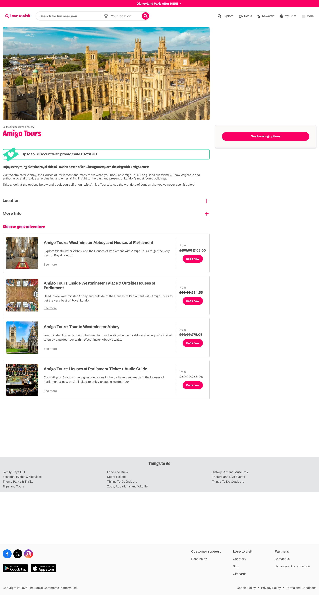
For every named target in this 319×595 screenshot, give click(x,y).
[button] (18, 126)
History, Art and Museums (230, 472)
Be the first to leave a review (18, 126)
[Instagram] (28, 553)
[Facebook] (7, 553)
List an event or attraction (292, 566)
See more (50, 264)
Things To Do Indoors (122, 481)
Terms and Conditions (301, 588)
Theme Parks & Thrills (18, 481)
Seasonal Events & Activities (22, 477)
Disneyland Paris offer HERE (157, 3)
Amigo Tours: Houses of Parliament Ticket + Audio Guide (95, 368)
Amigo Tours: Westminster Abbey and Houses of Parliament (98, 242)
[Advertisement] (159, 430)
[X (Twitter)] (17, 553)
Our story (239, 559)
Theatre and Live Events (228, 477)
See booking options (265, 136)
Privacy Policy (271, 588)
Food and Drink (117, 472)
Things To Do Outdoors (228, 481)
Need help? (199, 559)
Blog (236, 566)
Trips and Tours (13, 486)
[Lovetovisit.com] (17, 16)
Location (11, 200)
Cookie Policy (246, 588)
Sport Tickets (116, 477)
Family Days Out (14, 472)
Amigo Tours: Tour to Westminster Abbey (82, 326)
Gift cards (239, 574)
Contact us (282, 559)
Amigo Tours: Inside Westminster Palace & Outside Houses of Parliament (99, 285)
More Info (12, 213)
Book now (192, 258)
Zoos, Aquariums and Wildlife (127, 486)
